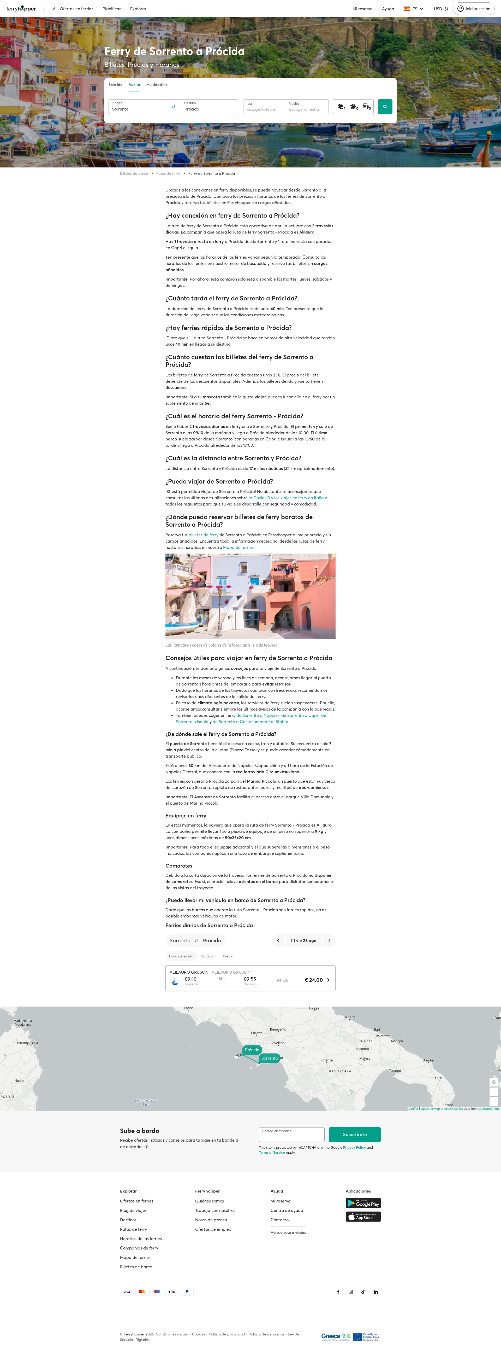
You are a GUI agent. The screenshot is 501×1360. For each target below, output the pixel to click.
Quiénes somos (209, 1201)
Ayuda (388, 8)
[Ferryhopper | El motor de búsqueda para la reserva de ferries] (21, 8)
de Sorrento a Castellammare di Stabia (250, 721)
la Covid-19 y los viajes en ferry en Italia (286, 497)
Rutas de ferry (168, 173)
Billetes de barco (134, 173)
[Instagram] (350, 1292)
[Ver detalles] (146, 1146)
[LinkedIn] (376, 1292)
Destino (190, 103)
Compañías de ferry (139, 1248)
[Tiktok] (363, 1292)
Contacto (280, 1219)
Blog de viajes (133, 1210)
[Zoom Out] (494, 1101)
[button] (196, 940)
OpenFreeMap (430, 1109)
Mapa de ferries (238, 547)
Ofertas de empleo (213, 1229)
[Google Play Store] (363, 1203)
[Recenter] (494, 1082)
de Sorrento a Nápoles (257, 715)
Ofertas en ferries (76, 8)
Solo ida (116, 84)
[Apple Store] (363, 1216)
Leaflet (413, 1109)
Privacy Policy (354, 1147)
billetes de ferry (203, 534)
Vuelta (134, 84)
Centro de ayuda (287, 1210)
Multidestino (157, 84)
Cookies (198, 1334)
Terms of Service (272, 1152)
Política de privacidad (227, 1334)
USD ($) (441, 8)
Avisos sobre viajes (288, 1232)
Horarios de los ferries (141, 1238)
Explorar (138, 8)
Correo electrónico (277, 1131)
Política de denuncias (266, 1334)
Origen (117, 103)
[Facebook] (338, 1292)
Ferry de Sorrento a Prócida (211, 173)
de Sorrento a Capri (300, 715)
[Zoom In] (494, 1092)
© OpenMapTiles (452, 1109)
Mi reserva (363, 8)
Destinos (128, 1219)
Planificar (112, 8)
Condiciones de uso (172, 1334)
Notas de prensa (211, 1219)
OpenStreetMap (489, 1109)
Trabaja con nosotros (215, 1210)
